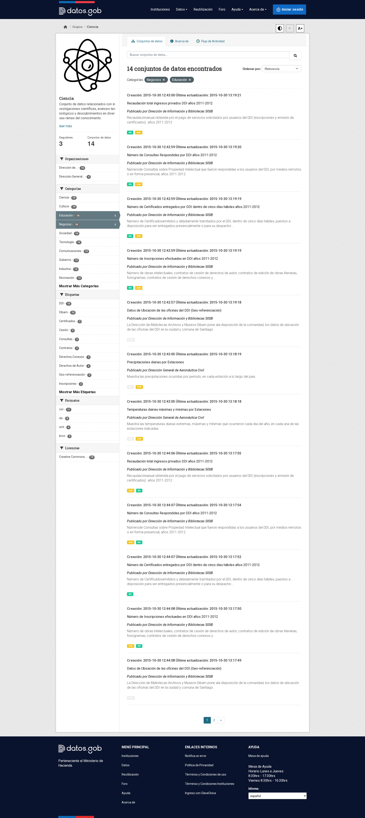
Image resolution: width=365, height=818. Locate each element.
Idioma (253, 788)
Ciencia (92, 27)
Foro (222, 9)
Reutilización (202, 9)
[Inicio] (65, 27)
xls (130, 132)
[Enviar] (295, 55)
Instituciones (160, 9)
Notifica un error (195, 756)
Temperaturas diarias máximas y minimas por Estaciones (169, 410)
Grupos (77, 27)
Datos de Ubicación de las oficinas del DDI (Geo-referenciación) (174, 310)
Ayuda (126, 793)
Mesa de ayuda (258, 756)
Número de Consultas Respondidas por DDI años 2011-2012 (172, 155)
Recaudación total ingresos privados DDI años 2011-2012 (170, 103)
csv (139, 132)
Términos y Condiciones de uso (205, 774)
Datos (125, 765)
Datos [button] (180, 9)
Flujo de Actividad (213, 41)
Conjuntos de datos (149, 41)
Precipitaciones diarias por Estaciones (155, 362)
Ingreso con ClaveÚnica (200, 793)
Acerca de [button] (256, 9)
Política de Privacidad (199, 765)
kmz (131, 339)
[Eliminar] (164, 80)
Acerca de (181, 41)
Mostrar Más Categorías (79, 286)
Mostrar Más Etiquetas (77, 392)
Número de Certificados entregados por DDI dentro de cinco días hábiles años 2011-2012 (193, 207)
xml (130, 386)
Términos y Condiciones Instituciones (209, 783)
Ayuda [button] (236, 9)
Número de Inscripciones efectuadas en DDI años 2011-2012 (172, 259)
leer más (65, 126)
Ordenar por (251, 69)
